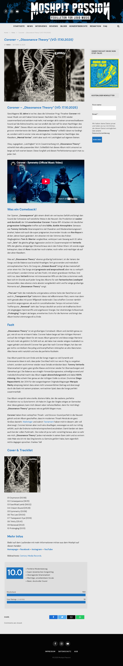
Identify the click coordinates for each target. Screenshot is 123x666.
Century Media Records (30, 556)
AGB (76, 651)
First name (96, 105)
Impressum (50, 651)
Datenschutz (64, 651)
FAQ (105, 26)
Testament (49, 422)
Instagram (37, 549)
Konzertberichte (78, 26)
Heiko (8, 45)
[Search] (118, 26)
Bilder (63, 26)
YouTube (48, 549)
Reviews (53, 26)
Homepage (12, 549)
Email (95, 114)
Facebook (25, 549)
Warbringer (28, 422)
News (30, 26)
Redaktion (95, 26)
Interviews (41, 26)
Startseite (19, 26)
